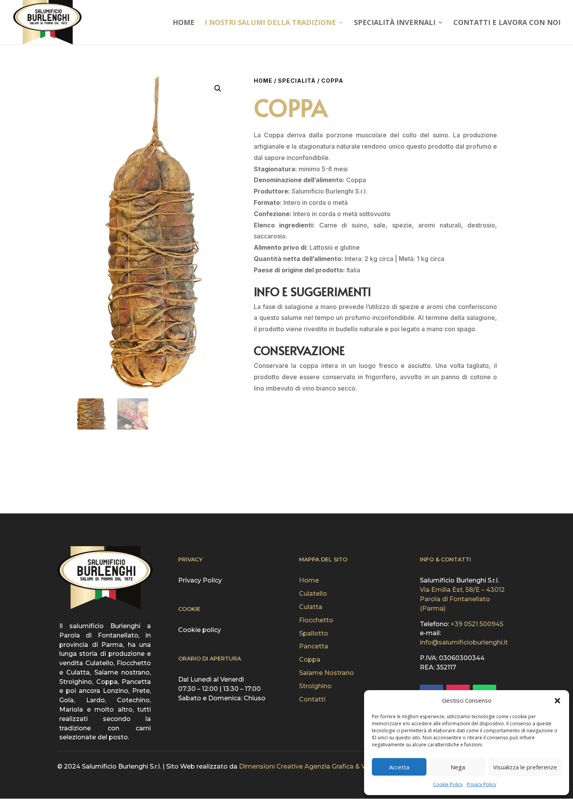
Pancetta (313, 646)
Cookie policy (199, 630)
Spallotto (313, 633)
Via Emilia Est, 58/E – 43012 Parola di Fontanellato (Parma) (462, 599)
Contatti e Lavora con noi (507, 23)
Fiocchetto (316, 620)
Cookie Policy (448, 784)
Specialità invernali (394, 23)
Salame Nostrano (326, 672)
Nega (458, 767)
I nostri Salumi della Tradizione (270, 23)
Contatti (312, 699)
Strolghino (315, 686)
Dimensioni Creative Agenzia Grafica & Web (307, 766)
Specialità (297, 80)
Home (184, 23)
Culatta (310, 607)
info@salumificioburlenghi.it (464, 642)
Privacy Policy (481, 784)
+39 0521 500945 (477, 624)
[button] (557, 701)
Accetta (399, 767)
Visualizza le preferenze (525, 767)
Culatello (313, 593)
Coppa (309, 659)
